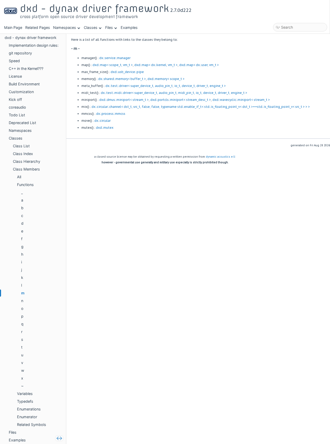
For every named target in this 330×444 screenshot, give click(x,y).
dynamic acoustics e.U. (221, 156)
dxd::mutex (104, 128)
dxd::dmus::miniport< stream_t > (124, 100)
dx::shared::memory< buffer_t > (122, 79)
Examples (129, 27)
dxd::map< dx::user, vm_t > (199, 65)
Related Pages (37, 27)
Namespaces (64, 27)
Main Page (13, 27)
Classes (90, 27)
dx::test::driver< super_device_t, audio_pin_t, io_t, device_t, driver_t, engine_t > (165, 86)
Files (109, 27)
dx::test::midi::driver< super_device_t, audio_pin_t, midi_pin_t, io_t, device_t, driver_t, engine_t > (174, 93)
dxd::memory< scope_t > (166, 79)
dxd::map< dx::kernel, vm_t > (156, 65)
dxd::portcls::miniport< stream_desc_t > (180, 100)
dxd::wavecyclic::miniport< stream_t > (241, 100)
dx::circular (102, 121)
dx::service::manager (114, 58)
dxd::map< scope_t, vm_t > (113, 65)
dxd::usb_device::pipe (127, 72)
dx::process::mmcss (110, 114)
